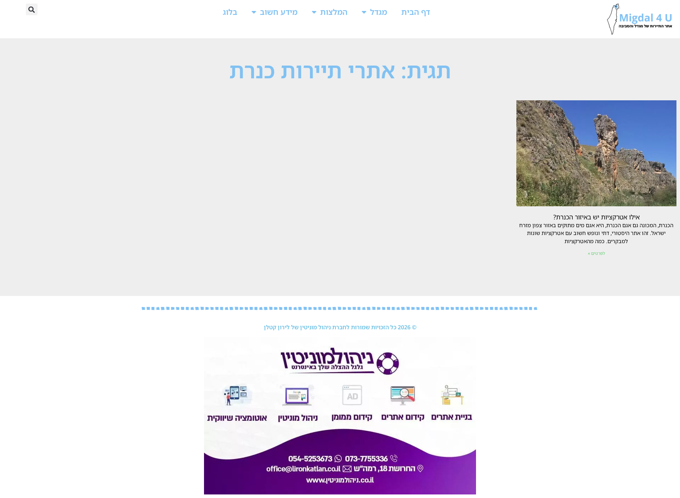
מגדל (378, 12)
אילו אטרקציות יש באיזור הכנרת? (596, 217)
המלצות (333, 12)
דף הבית (415, 12)
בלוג (230, 12)
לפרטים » (596, 253)
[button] (32, 9)
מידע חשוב (279, 12)
